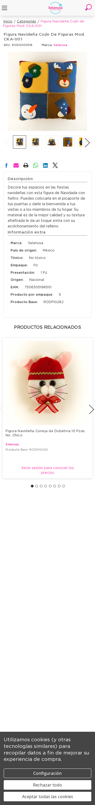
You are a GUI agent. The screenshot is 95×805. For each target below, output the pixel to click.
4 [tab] (45, 486)
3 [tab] (41, 486)
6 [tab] (54, 486)
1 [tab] (32, 486)
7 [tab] (59, 486)
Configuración (47, 773)
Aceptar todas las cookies (47, 796)
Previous (7, 137)
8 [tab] (63, 486)
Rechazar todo (47, 785)
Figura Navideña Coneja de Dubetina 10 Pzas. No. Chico (46, 433)
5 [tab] (50, 486)
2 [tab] (36, 486)
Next (87, 137)
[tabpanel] (47, 407)
